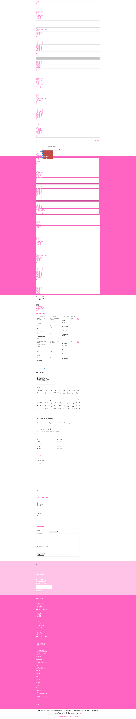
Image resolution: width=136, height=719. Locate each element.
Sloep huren (39, 615)
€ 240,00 (64, 396)
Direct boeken (78, 319)
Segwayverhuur (39, 65)
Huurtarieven (39, 605)
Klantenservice (50, 146)
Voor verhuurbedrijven (43, 693)
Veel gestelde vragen (40, 603)
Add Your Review (53, 531)
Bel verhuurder (46, 380)
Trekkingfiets (38, 16)
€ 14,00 (50, 403)
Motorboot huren (40, 616)
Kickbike (37, 30)
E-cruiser (37, 25)
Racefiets (37, 10)
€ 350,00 (68, 393)
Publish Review (41, 554)
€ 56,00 (64, 402)
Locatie (37, 304)
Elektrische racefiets (39, 11)
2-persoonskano (39, 61)
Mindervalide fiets (39, 15)
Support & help (42, 650)
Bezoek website (40, 377)
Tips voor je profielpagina (41, 643)
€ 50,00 (46, 393)
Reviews (37, 305)
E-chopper (38, 23)
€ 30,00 (64, 408)
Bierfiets (37, 13)
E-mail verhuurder (40, 380)
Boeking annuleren (40, 607)
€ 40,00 (64, 399)
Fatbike (37, 14)
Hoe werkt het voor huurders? (42, 600)
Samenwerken (39, 633)
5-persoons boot (39, 46)
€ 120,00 (54, 396)
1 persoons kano (39, 60)
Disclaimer (39, 630)
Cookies (76, 716)
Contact (54, 146)
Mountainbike (38, 8)
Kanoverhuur (38, 59)
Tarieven (38, 642)
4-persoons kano (39, 63)
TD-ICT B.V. (80, 713)
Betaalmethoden (40, 606)
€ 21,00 (54, 402)
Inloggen (41, 151)
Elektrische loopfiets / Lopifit (41, 29)
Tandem (37, 5)
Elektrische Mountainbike (40, 9)
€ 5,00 (46, 399)
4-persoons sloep (39, 33)
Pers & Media (39, 632)
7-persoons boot (39, 48)
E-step (37, 28)
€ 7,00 (46, 402)
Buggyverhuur (38, 67)
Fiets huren (39, 612)
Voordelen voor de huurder (42, 602)
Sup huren (38, 618)
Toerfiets (37, 1)
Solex (37, 26)
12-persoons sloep (39, 41)
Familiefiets (38, 19)
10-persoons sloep (39, 39)
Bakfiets (37, 12)
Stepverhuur (38, 27)
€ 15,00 (54, 399)
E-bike (37, 3)
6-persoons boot (39, 47)
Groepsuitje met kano (40, 52)
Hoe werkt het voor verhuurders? (43, 641)
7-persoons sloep (39, 36)
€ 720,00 (73, 396)
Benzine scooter (39, 21)
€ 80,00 (46, 396)
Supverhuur (38, 64)
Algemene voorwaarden (41, 628)
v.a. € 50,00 (72, 319)
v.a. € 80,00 (72, 326)
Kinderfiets (38, 4)
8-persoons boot (39, 49)
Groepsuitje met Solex (40, 55)
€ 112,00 (68, 403)
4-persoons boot (39, 45)
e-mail (51, 576)
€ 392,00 (78, 402)
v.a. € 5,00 (73, 333)
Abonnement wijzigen (41, 644)
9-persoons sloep (39, 38)
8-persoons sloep (39, 37)
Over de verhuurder (39, 301)
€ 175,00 (64, 393)
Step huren (39, 614)
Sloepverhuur (38, 31)
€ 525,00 (73, 393)
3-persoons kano (39, 62)
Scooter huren (39, 613)
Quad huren (39, 619)
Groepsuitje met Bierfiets (40, 56)
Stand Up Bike (38, 18)
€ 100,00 (59, 393)
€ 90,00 (73, 408)
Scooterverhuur (39, 20)
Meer (37, 58)
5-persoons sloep (39, 34)
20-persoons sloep (39, 43)
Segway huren (38, 54)
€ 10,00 (50, 400)
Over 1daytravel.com (40, 625)
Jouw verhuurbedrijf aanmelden (42, 638)
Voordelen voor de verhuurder (42, 640)
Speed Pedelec (38, 17)
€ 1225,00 (77, 393)
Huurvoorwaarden (39, 303)
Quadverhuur (38, 66)
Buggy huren (39, 621)
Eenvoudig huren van (40, 302)
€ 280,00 (78, 399)
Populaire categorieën (43, 677)
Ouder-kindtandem (39, 6)
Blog (37, 634)
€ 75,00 (54, 392)
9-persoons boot (39, 50)
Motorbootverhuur (39, 44)
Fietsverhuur (38, 69)
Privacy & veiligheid (40, 627)
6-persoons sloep (39, 35)
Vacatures (38, 631)
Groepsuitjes (38, 51)
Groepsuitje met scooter (40, 53)
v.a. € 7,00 (73, 341)
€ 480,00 (68, 396)
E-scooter (38, 22)
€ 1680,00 (77, 396)
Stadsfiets (38, 2)
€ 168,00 (73, 403)
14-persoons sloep (39, 42)
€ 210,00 (78, 408)
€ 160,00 (59, 396)
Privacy (71, 716)
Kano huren (39, 617)
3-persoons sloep (39, 32)
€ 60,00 (68, 408)
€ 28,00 (59, 402)
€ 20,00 (59, 399)
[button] (68, 68)
